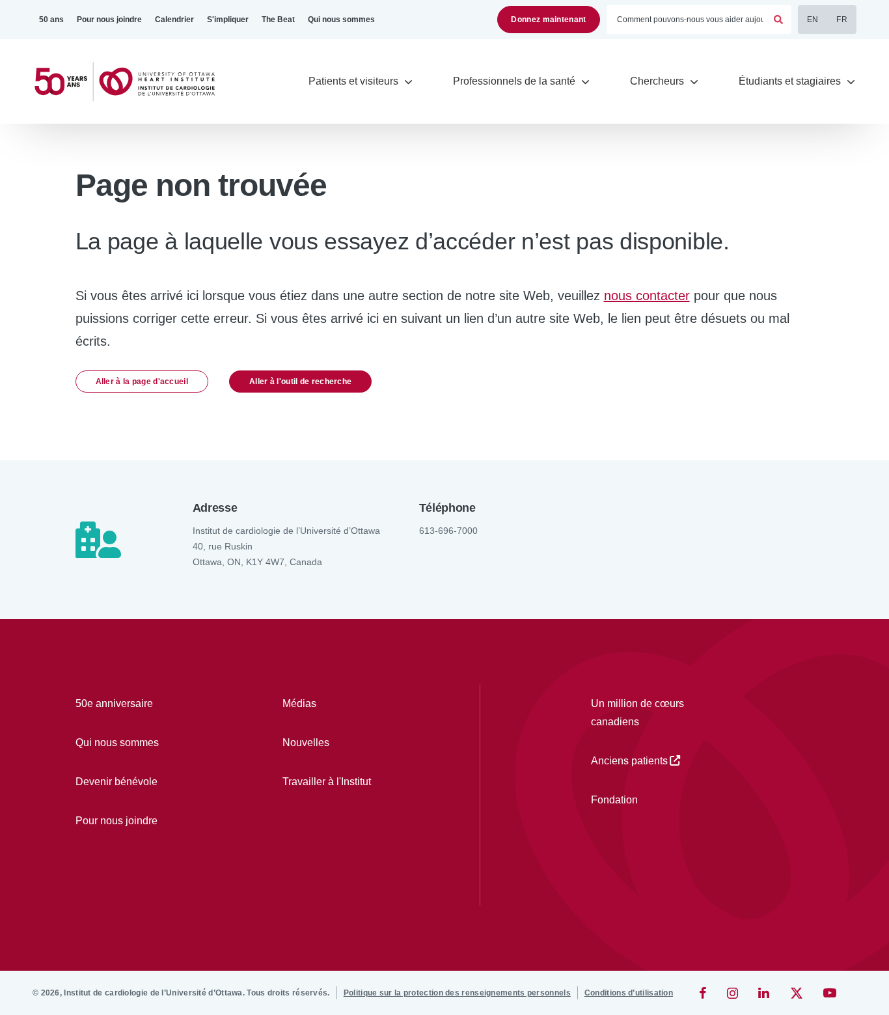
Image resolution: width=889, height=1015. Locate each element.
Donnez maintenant (548, 19)
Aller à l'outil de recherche (300, 381)
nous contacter (647, 295)
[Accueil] (130, 82)
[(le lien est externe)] (704, 993)
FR (841, 19)
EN (813, 19)
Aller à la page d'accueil (142, 381)
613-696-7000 (448, 530)
